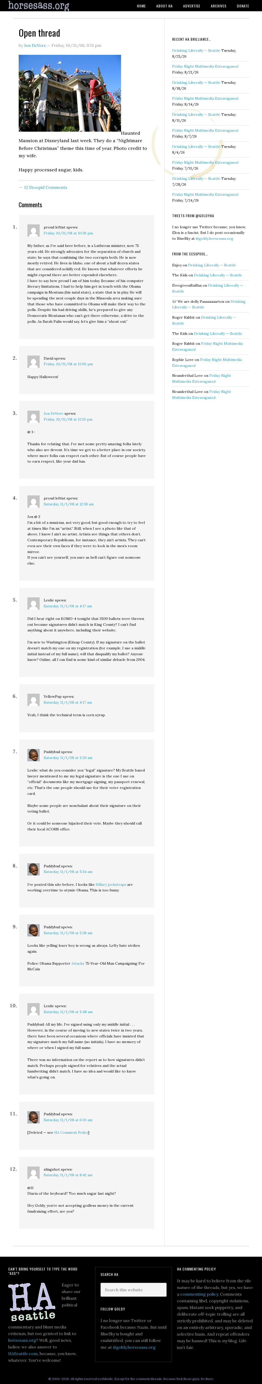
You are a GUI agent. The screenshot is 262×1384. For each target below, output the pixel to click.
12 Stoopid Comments (45, 187)
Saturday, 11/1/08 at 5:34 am (68, 871)
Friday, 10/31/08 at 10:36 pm (68, 233)
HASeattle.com (23, 1353)
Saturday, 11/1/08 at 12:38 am (69, 504)
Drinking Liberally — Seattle (196, 50)
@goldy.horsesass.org (214, 238)
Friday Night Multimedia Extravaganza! (205, 66)
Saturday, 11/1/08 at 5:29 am (68, 757)
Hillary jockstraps (111, 884)
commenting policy (199, 1294)
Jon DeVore (53, 413)
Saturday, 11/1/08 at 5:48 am (68, 1012)
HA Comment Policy (71, 1132)
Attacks (78, 963)
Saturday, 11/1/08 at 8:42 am (68, 1175)
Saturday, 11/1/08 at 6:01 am (68, 1120)
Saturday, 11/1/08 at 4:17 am (68, 606)
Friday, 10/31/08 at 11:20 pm (68, 419)
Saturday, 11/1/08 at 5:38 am (68, 933)
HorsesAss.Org (46, 6)
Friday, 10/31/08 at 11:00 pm (68, 364)
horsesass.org (22, 1340)
